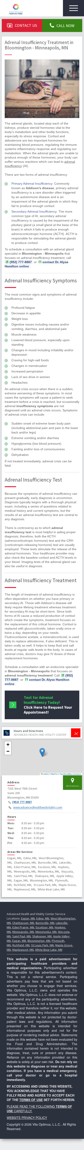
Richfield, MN (21, 945)
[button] (42, 752)
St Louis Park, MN (42, 945)
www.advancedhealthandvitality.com (37, 807)
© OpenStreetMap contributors (69, 774)
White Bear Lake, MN (48, 950)
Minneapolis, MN (23, 932)
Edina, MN (42, 918)
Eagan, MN (28, 918)
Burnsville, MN (45, 923)
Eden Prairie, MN (23, 927)
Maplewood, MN (23, 950)
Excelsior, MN (44, 927)
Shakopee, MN (42, 936)
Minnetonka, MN (45, 932)
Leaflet (45, 774)
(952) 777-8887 (22, 802)
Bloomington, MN (39, 941)
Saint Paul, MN (21, 936)
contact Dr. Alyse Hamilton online (37, 682)
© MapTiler (53, 774)
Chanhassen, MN (23, 923)
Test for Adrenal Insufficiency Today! (48, 705)
